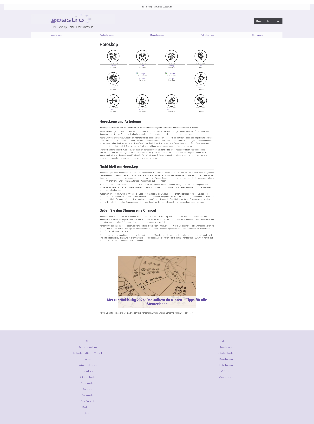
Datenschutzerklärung (88, 347)
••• (198, 313)
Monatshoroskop (157, 35)
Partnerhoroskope (88, 383)
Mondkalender (87, 407)
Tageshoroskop (56, 35)
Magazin (259, 21)
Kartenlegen (88, 371)
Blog (88, 341)
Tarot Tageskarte (274, 21)
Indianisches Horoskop (88, 365)
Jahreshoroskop (226, 347)
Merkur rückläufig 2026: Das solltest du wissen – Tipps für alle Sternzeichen (157, 302)
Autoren (88, 413)
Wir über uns (226, 371)
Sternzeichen (257, 35)
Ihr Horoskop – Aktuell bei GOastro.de (157, 7)
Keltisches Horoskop (88, 377)
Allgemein (226, 341)
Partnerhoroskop (207, 35)
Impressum (88, 359)
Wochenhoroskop (107, 35)
